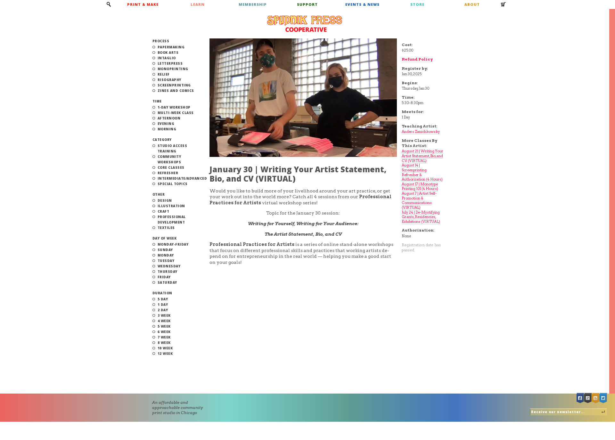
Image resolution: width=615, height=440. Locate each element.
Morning (167, 129)
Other (158, 194)
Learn (198, 4)
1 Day (163, 304)
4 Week (164, 321)
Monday (166, 255)
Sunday (165, 250)
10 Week (165, 348)
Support (307, 4)
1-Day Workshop (174, 107)
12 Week (165, 353)
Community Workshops (169, 159)
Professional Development (172, 219)
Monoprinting (173, 69)
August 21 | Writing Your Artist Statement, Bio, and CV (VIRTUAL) (422, 156)
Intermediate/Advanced (182, 178)
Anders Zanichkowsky (421, 131)
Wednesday (169, 266)
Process (160, 41)
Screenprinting (174, 85)
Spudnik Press (304, 23)
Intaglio (167, 58)
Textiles (166, 227)
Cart (503, 6)
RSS (596, 398)
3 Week (164, 315)
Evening (166, 123)
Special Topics (173, 184)
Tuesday (166, 260)
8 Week (164, 342)
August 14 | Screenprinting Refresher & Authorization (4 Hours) (422, 172)
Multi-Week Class (176, 112)
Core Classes (171, 167)
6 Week (164, 332)
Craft (163, 211)
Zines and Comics (176, 90)
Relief (164, 74)
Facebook (580, 398)
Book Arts (168, 52)
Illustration (171, 206)
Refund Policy (417, 59)
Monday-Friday (173, 244)
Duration (162, 293)
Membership (253, 4)
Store (417, 4)
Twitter (603, 398)
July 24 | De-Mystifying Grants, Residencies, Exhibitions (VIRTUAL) (421, 217)
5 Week (164, 326)
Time (157, 101)
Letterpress (170, 63)
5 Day (163, 299)
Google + (588, 398)
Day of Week (164, 238)
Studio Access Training (172, 148)
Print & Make (143, 4)
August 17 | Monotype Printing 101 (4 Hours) (420, 186)
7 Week (164, 337)
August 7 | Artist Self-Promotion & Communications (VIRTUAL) (419, 200)
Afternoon (169, 118)
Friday (164, 277)
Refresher (168, 173)
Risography (169, 79)
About (472, 4)
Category (162, 139)
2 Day (163, 310)
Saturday (167, 282)
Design (165, 200)
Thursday (167, 271)
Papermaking (171, 47)
